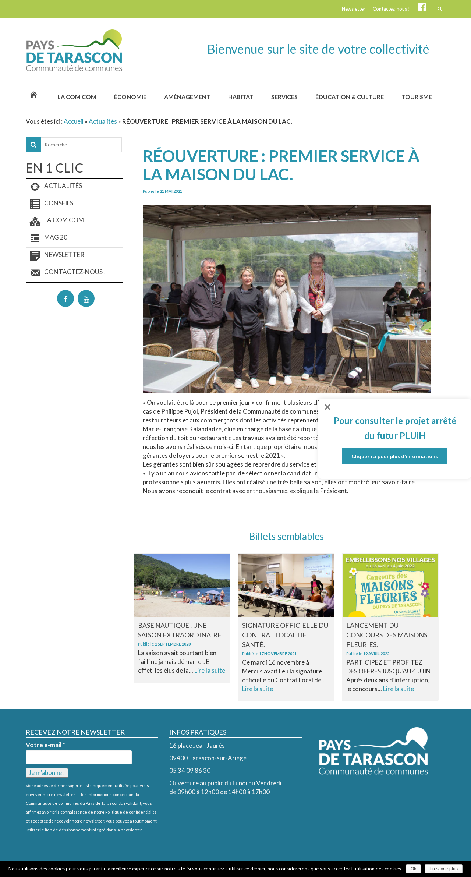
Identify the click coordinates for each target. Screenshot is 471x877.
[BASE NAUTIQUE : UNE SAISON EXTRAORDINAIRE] (182, 585)
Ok (413, 868)
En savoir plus (443, 868)
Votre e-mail (45, 745)
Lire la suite (209, 670)
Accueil (74, 121)
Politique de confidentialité (131, 812)
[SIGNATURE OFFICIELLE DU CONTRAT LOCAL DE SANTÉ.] (286, 585)
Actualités (103, 121)
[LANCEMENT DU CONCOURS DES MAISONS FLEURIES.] (390, 585)
